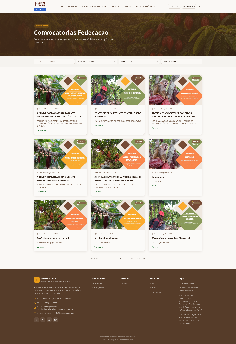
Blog (152, 283)
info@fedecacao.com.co (64, 313)
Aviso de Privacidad (187, 283)
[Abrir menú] (199, 6)
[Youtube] (49, 319)
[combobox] (96, 61)
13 (132, 258)
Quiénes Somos (98, 283)
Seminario (190, 6)
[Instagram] (42, 319)
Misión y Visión (98, 288)
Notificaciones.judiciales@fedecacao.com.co (55, 309)
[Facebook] (36, 319)
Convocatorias (156, 292)
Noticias (153, 288)
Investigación (126, 283)
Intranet (175, 6)
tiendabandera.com (125, 340)
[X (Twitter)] (55, 319)
